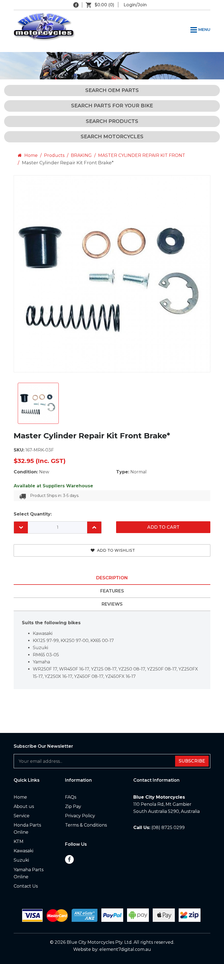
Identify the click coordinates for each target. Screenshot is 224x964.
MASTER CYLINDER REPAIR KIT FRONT (141, 155)
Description (112, 577)
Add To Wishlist (115, 550)
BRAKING (81, 155)
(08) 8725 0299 (168, 827)
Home (30, 155)
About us (24, 806)
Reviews (112, 604)
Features (112, 591)
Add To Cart (163, 527)
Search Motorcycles (112, 137)
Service (22, 815)
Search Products (112, 121)
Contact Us (26, 886)
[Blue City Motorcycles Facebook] (76, 5)
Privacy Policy (80, 815)
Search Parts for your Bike (112, 106)
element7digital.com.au (125, 949)
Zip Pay (73, 806)
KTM (18, 841)
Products (54, 155)
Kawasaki (23, 850)
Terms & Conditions (86, 825)
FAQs (70, 797)
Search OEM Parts (112, 90)
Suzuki (21, 860)
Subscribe (192, 761)
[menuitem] (35, 797)
